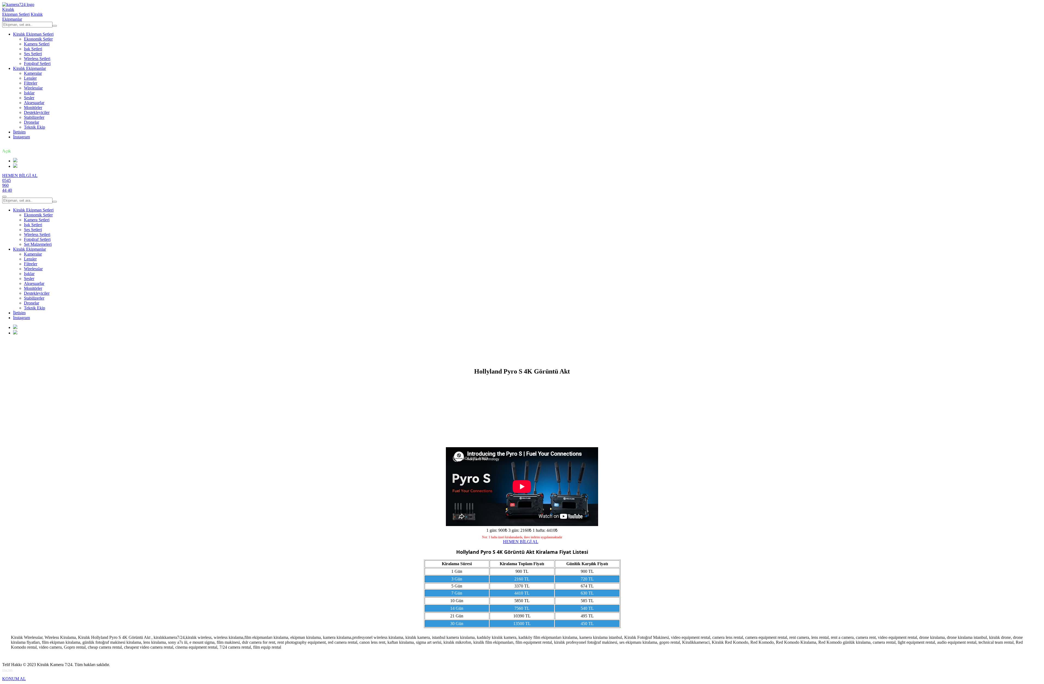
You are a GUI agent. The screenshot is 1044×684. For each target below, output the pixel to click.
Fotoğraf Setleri (37, 63)
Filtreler (30, 83)
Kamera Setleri (36, 44)
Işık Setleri (33, 48)
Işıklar (29, 93)
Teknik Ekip (34, 127)
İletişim (19, 132)
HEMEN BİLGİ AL (20, 175)
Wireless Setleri (37, 58)
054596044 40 (7, 185)
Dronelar (31, 122)
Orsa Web (7, 670)
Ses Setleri (33, 53)
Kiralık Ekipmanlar (29, 68)
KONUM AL (14, 678)
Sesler (29, 97)
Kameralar (33, 73)
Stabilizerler (34, 117)
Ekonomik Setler (38, 39)
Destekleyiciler (36, 112)
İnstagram (21, 137)
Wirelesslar (33, 88)
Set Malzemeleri (38, 244)
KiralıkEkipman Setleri (16, 12)
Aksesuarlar (34, 102)
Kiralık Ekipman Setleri (33, 34)
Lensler (30, 78)
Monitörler (33, 107)
